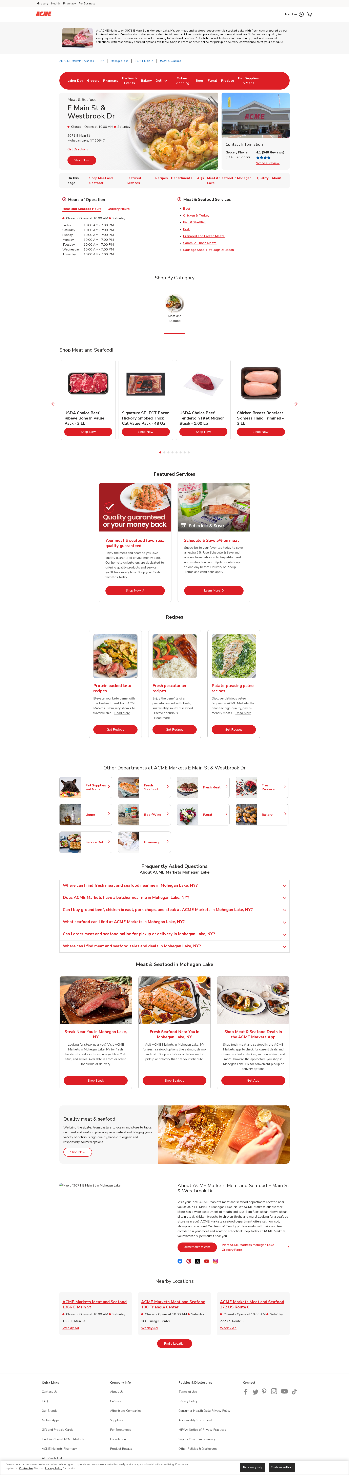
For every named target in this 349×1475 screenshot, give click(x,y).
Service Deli (96, 842)
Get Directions (77, 149)
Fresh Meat (214, 787)
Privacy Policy (188, 1401)
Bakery (273, 814)
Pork (186, 229)
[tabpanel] (88, 400)
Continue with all (281, 1467)
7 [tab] (185, 452)
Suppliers (116, 1420)
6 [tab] (181, 452)
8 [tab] (189, 452)
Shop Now (81, 160)
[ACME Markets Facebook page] (246, 1393)
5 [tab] (177, 452)
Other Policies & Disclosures (198, 1449)
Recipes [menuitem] (161, 178)
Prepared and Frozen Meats (204, 236)
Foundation (118, 1439)
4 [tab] (172, 452)
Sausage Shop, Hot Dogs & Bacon (208, 250)
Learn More (224, 590)
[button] (294, 14)
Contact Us (49, 1392)
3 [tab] (168, 452)
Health (55, 3)
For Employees (120, 1430)
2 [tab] (164, 452)
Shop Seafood (185, 1080)
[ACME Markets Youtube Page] (284, 1393)
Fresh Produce (273, 787)
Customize (26, 1468)
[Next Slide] (296, 404)
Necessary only (252, 1467)
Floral (214, 814)
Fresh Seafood (155, 787)
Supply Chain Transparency (197, 1439)
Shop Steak (107, 1080)
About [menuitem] (277, 178)
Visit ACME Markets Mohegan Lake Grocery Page (256, 1247)
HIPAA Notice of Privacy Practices (202, 1430)
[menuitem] (75, 81)
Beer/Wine (155, 814)
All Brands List (52, 1458)
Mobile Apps (50, 1420)
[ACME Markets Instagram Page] (274, 1393)
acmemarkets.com (200, 1247)
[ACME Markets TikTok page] (294, 1393)
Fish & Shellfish (194, 222)
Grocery (42, 3)
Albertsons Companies (125, 1411)
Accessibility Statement (195, 1420)
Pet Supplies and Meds (96, 787)
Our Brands (49, 1411)
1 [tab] (160, 452)
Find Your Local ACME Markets (63, 1439)
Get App (266, 1080)
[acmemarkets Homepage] (44, 15)
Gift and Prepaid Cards (57, 1430)
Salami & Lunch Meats (200, 243)
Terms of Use (188, 1392)
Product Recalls (121, 1449)
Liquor (96, 814)
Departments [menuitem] (181, 178)
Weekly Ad (70, 1328)
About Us (116, 1392)
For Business (87, 3)
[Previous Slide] (53, 404)
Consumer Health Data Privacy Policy (204, 1411)
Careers (115, 1401)
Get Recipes (122, 729)
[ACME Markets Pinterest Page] (265, 1393)
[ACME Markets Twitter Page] (255, 1393)
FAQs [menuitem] (200, 178)
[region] (174, 1468)
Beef (186, 208)
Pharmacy (69, 3)
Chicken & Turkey (196, 215)
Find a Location (178, 1343)
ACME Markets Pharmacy (59, 1449)
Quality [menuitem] (262, 178)
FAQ (45, 1401)
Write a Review (268, 163)
